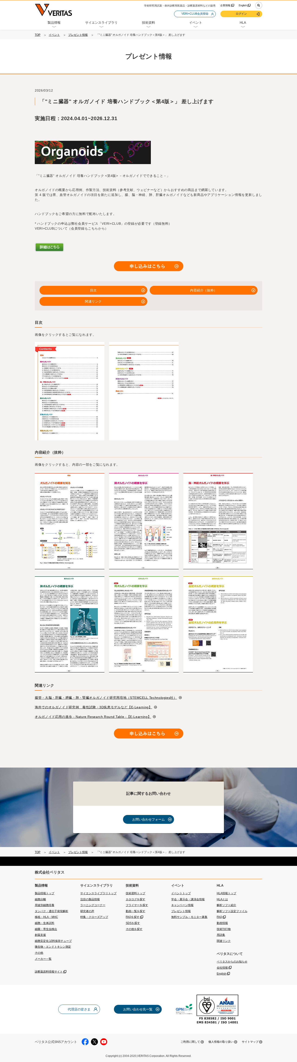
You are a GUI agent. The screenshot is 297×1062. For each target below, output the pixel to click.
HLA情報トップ (226, 893)
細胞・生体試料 (44, 923)
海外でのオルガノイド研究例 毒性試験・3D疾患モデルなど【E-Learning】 (93, 707)
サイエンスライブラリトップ (98, 893)
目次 (93, 290)
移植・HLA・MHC (46, 917)
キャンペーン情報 (182, 905)
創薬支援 (40, 935)
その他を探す (134, 929)
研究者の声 (87, 911)
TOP (37, 34)
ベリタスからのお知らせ (232, 961)
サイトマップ (250, 1041)
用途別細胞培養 (44, 905)
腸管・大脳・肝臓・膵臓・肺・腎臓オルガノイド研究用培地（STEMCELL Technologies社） (106, 697)
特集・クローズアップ (94, 917)
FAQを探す (132, 917)
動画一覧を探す (135, 911)
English (243, 5)
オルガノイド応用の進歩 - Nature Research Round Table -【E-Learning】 (93, 717)
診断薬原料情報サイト (49, 971)
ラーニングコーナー (92, 905)
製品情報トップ (44, 893)
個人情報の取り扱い (220, 1041)
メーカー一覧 (43, 958)
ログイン (241, 13)
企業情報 (225, 5)
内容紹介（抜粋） (203, 290)
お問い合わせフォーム (148, 819)
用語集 (221, 935)
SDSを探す (133, 923)
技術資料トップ (135, 893)
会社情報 (222, 967)
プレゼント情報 (78, 34)
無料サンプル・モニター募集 (189, 917)
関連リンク (93, 301)
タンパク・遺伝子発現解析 (51, 911)
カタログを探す (135, 899)
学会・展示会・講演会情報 (188, 899)
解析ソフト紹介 (226, 905)
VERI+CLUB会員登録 (194, 13)
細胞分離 (40, 899)
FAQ (219, 917)
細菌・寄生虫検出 (46, 929)
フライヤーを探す (137, 905)
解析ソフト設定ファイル (232, 911)
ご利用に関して (190, 1041)
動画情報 (222, 923)
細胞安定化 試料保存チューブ (53, 941)
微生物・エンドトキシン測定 (53, 946)
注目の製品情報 (90, 899)
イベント (54, 34)
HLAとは (222, 899)
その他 (39, 952)
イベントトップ (181, 893)
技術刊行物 (224, 929)
